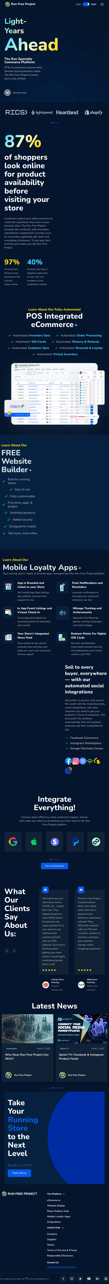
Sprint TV (64, 1048)
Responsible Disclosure (60, 1255)
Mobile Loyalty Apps (58, 1216)
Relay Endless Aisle (58, 1211)
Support (51, 1239)
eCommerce (53, 1200)
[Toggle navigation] (102, 4)
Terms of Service (56, 1250)
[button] (7, 93)
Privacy (73, 1250)
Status (50, 1244)
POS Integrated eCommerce (54, 320)
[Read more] (27, 1028)
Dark (93, 4)
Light (78, 4)
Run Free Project (23, 4)
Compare (52, 1234)
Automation (11, 1048)
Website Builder (56, 1205)
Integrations (54, 1222)
